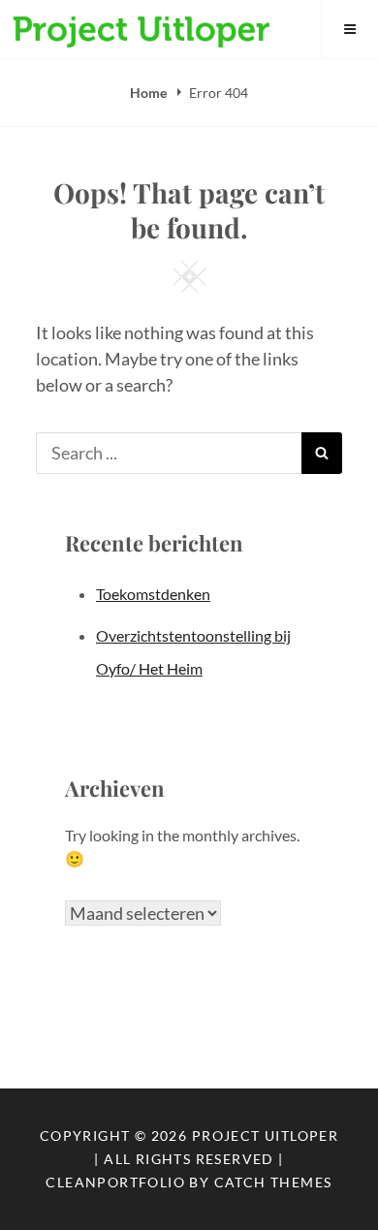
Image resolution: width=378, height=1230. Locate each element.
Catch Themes (273, 1182)
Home (150, 92)
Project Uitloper (265, 1135)
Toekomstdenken (153, 593)
